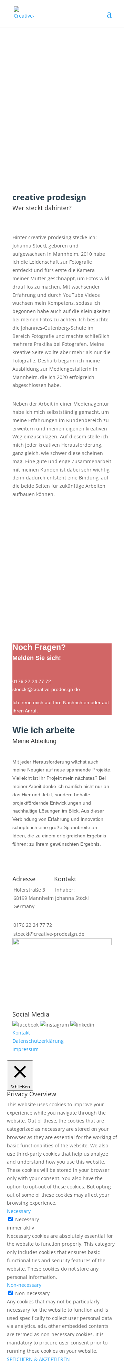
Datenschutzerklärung (38, 1041)
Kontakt (21, 1032)
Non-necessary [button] (24, 1285)
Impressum (25, 1049)
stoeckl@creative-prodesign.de (48, 934)
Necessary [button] (19, 1211)
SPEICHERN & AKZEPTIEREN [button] (38, 1359)
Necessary (27, 1219)
